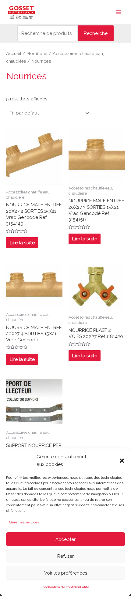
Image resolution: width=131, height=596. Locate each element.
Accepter (65, 539)
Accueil (13, 53)
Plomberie (37, 53)
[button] (122, 461)
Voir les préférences (65, 573)
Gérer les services (24, 522)
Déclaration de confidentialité (65, 587)
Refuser (65, 556)
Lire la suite (22, 243)
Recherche (96, 33)
